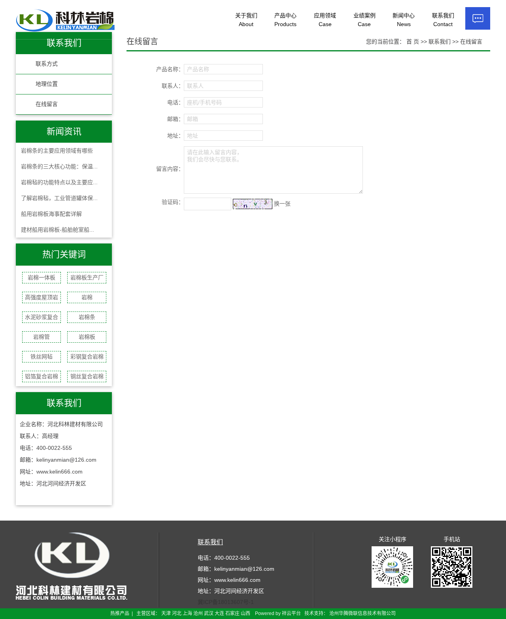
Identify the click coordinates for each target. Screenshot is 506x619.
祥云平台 (291, 613)
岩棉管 (41, 337)
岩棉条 (87, 317)
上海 (187, 613)
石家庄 (232, 613)
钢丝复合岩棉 (87, 376)
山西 (245, 613)
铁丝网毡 (41, 356)
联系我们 (443, 19)
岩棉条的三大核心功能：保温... (59, 166)
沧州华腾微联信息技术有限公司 (362, 613)
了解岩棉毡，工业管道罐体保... (59, 198)
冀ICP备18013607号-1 (226, 602)
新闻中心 (404, 19)
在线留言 (47, 104)
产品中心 (285, 19)
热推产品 (119, 613)
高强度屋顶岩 (41, 297)
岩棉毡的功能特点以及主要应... (59, 182)
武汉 (208, 613)
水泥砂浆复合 (41, 317)
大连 (219, 613)
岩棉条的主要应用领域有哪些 (57, 150)
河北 (176, 613)
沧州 (198, 613)
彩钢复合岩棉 (87, 356)
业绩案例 (364, 19)
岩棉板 (87, 337)
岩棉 (87, 297)
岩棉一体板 (41, 277)
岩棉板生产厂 (87, 277)
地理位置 (47, 84)
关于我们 (246, 19)
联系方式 (47, 64)
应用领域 (325, 19)
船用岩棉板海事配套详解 (51, 214)
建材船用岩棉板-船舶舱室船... (57, 229)
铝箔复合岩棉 (41, 376)
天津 (166, 613)
